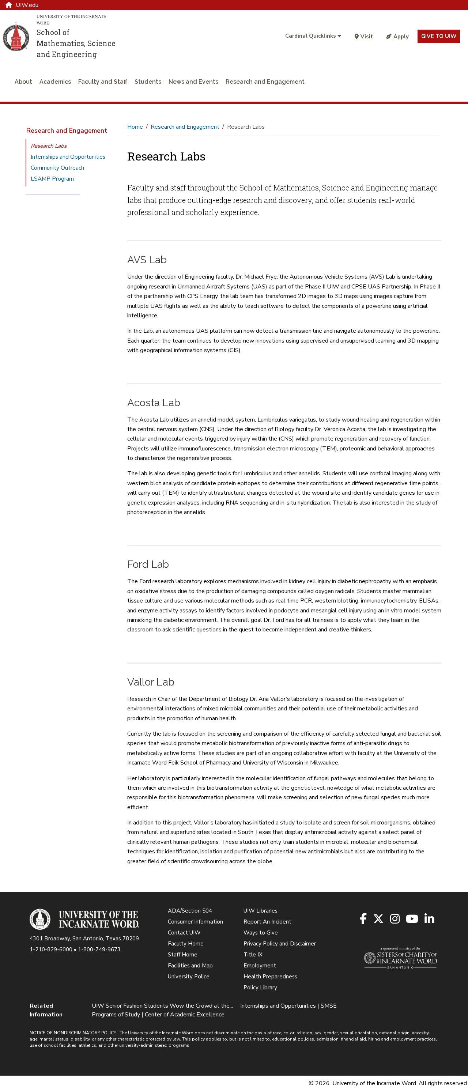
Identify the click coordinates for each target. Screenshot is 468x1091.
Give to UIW (438, 36)
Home (135, 127)
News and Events (193, 81)
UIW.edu (27, 5)
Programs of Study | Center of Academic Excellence (158, 1015)
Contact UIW (184, 932)
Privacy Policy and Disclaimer (280, 943)
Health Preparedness (270, 976)
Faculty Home (186, 943)
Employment (260, 965)
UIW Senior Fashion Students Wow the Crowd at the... (162, 1006)
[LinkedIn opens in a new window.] (430, 919)
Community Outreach (57, 167)
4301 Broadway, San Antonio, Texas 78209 (84, 938)
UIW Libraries (261, 910)
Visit (367, 36)
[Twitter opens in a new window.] (379, 919)
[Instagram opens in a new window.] (395, 919)
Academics (55, 81)
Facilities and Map (190, 965)
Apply (401, 36)
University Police (189, 976)
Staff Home (182, 954)
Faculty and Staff (102, 81)
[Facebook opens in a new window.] (364, 919)
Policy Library (260, 987)
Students (148, 81)
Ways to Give (261, 932)
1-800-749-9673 (99, 949)
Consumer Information (195, 921)
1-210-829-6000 (51, 949)
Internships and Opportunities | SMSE (288, 1006)
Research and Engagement (265, 81)
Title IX (253, 954)
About (23, 81)
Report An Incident (267, 921)
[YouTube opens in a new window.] (412, 919)
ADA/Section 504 (190, 910)
